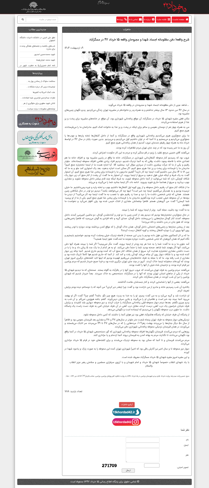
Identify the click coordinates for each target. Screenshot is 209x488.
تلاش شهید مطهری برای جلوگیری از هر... (38, 103)
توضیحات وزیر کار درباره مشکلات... (40, 87)
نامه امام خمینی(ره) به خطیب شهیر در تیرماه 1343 (37, 67)
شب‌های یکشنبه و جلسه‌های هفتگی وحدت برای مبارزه (37, 47)
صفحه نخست (179, 19)
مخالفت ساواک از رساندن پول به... (40, 81)
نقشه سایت (162, 19)
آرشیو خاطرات (127, 404)
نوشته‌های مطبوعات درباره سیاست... (40, 109)
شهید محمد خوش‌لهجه (45, 60)
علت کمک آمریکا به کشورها (44, 92)
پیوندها (120, 19)
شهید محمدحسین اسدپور (44, 54)
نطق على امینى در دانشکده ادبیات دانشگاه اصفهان (37, 39)
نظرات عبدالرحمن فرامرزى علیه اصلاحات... (38, 98)
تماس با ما (134, 19)
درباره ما (148, 19)
